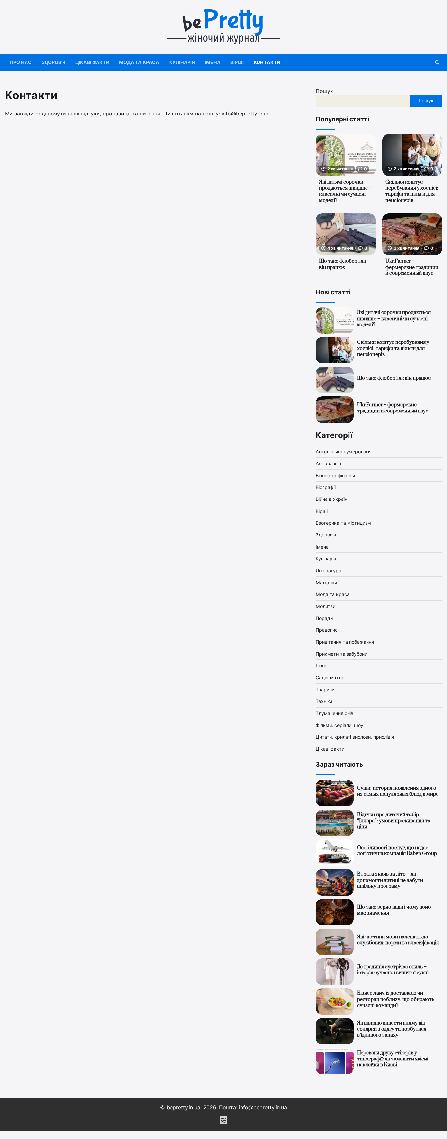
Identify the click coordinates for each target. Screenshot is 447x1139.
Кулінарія (182, 62)
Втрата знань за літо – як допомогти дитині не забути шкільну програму (390, 880)
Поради (324, 618)
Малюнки (326, 582)
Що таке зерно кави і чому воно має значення (394, 910)
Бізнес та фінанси (335, 475)
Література (328, 570)
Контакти (267, 62)
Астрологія (328, 463)
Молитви (325, 606)
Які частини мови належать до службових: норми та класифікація (398, 940)
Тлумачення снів (334, 713)
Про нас (21, 62)
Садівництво (330, 677)
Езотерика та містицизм (343, 523)
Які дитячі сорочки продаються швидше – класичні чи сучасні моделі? (345, 191)
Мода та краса (139, 62)
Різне (321, 665)
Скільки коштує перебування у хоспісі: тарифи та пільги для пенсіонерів (411, 191)
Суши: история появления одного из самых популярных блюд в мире (397, 791)
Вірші (237, 62)
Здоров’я (53, 62)
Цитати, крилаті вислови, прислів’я (355, 737)
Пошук (324, 91)
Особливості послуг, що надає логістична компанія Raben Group (397, 851)
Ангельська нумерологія (344, 451)
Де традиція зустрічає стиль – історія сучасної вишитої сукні (393, 970)
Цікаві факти (92, 62)
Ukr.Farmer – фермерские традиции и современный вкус (411, 267)
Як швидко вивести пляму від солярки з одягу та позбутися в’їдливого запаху (391, 1029)
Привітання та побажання (345, 642)
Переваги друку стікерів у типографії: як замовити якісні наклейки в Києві (392, 1059)
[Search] (437, 62)
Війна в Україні (332, 499)
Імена (213, 62)
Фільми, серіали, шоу (339, 725)
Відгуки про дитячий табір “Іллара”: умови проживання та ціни (393, 821)
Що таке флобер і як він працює (342, 264)
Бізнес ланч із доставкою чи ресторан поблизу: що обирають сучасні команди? (395, 999)
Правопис (327, 630)
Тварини (325, 689)
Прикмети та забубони (341, 654)
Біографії (326, 487)
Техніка (324, 701)
